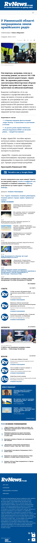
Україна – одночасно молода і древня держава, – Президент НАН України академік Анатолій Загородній (24, 228)
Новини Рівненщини (15, 191)
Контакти (6, 487)
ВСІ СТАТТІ (33, 288)
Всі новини (32, 283)
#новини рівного (7, 198)
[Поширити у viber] (31, 40)
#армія (7, 196)
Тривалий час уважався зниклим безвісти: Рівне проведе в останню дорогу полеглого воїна (18, 456)
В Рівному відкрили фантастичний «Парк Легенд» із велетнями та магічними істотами (18, 122)
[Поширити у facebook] (24, 40)
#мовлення (15, 196)
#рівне (22, 198)
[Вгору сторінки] (33, 535)
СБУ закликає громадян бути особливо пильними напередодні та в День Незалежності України (17, 279)
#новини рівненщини (27, 196)
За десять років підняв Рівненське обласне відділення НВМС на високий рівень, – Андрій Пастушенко (16, 130)
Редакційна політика (10, 490)
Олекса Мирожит (17, 33)
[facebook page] (32, 533)
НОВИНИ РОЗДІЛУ (30, 418)
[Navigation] (33, 12)
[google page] (29, 533)
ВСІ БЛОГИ (33, 355)
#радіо (16, 198)
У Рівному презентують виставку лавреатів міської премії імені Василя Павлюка (17, 243)
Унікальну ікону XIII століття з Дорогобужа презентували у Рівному (23, 206)
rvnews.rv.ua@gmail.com (26, 181)
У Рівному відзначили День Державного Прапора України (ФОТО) (22, 248)
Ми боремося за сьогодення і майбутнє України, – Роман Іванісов (22, 234)
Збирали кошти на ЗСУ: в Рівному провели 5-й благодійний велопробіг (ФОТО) (15, 222)
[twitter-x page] (34, 533)
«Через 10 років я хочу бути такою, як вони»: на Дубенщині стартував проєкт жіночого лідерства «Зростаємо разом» (18, 429)
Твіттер (29, 183)
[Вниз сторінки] (33, 539)
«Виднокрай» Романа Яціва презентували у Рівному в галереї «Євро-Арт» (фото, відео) (24, 262)
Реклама (6, 493)
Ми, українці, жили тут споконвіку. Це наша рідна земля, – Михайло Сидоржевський (24, 213)
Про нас (5, 485)
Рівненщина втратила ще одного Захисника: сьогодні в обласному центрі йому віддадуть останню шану (17, 434)
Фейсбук (4, 187)
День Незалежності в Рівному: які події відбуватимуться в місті (14, 256)
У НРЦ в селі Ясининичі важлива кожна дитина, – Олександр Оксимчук (15, 348)
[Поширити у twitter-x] (27, 40)
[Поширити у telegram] (34, 40)
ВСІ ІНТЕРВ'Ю (32, 326)
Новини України (16, 381)
